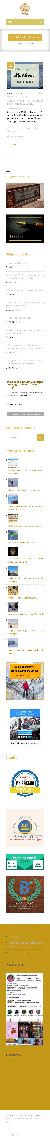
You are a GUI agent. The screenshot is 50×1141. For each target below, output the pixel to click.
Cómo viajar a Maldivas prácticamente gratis (25, 102)
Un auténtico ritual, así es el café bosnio (24, 290)
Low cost (29, 44)
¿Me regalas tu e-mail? (18, 395)
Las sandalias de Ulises (20, 96)
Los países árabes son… (17, 263)
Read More (14, 144)
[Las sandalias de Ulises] (25, 9)
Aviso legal (13, 936)
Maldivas (27, 128)
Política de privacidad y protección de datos (25, 945)
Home (19, 44)
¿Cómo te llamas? (15, 404)
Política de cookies (17, 952)
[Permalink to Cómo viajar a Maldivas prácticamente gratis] (25, 88)
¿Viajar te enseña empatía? (18, 318)
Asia (12, 137)
